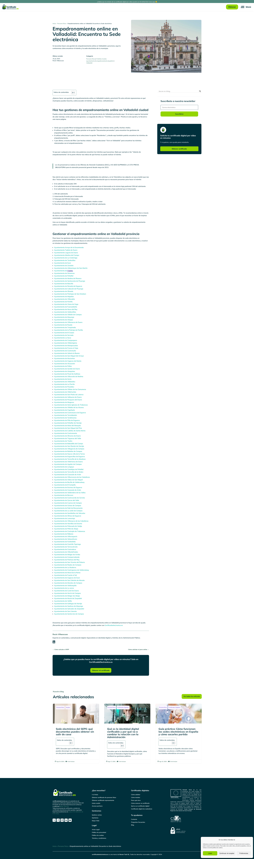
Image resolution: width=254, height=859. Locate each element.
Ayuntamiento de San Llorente (65, 611)
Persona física (61, 23)
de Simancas (70, 273)
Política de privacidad (99, 832)
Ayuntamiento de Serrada (63, 335)
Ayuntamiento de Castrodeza (65, 549)
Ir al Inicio (95, 794)
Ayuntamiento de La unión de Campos (68, 511)
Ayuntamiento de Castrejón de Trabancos (69, 531)
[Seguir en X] (54, 820)
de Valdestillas (70, 312)
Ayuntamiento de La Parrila (64, 384)
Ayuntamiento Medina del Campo (66, 255)
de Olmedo (69, 291)
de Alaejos (69, 320)
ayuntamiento (90, 61)
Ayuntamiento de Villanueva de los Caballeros (71, 521)
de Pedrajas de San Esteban (75, 294)
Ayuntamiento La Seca (62, 338)
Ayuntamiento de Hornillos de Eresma (68, 524)
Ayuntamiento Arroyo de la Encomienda (69, 247)
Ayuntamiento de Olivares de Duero (67, 436)
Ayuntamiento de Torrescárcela (65, 547)
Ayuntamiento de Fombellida (65, 542)
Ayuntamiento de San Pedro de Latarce (68, 395)
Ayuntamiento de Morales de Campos (68, 583)
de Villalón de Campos (73, 315)
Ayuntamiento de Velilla (63, 601)
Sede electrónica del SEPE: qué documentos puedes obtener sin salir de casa (76, 733)
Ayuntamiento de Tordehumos (65, 418)
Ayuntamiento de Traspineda (65, 327)
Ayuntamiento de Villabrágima (65, 343)
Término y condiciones (99, 838)
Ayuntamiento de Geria (62, 379)
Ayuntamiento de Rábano (63, 534)
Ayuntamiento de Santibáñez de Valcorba (69, 513)
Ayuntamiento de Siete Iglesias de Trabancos (71, 405)
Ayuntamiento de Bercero (63, 495)
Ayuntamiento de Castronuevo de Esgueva (70, 413)
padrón (111, 61)
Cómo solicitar (135, 794)
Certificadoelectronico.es (114, 625)
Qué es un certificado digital (140, 806)
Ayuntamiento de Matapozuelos (66, 345)
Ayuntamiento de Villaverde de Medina (68, 376)
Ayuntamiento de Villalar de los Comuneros (70, 389)
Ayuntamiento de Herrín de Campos (67, 593)
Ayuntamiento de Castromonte (65, 433)
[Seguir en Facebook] (58, 820)
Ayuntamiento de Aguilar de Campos (68, 464)
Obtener (232, 7)
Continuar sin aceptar (226, 853)
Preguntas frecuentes (138, 822)
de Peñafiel (69, 276)
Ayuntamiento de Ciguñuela (64, 410)
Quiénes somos (97, 815)
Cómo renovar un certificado (140, 803)
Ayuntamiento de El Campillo (65, 485)
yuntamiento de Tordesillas (65, 260)
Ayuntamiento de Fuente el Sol (65, 575)
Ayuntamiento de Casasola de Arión (67, 475)
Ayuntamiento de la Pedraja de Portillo (68, 330)
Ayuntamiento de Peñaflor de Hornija (68, 423)
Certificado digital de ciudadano (141, 809)
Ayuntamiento (59, 273)
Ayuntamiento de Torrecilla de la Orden (68, 472)
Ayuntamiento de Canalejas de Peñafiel (68, 469)
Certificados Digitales (123, 707)
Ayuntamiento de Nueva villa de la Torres (69, 454)
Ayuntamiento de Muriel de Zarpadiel (68, 598)
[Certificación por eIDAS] (185, 830)
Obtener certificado (179, 149)
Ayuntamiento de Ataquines (64, 371)
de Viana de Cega (71, 304)
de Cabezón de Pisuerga (74, 289)
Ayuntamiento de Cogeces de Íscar (67, 578)
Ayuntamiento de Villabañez (64, 382)
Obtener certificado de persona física (104, 797)
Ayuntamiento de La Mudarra (65, 567)
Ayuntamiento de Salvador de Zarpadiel (69, 609)
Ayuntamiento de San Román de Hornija (69, 446)
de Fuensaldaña (71, 307)
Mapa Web (95, 821)
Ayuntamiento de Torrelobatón (65, 415)
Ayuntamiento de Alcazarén (64, 364)
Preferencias (243, 853)
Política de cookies (98, 835)
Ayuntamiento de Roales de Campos (67, 565)
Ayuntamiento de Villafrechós (65, 392)
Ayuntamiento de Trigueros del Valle (67, 438)
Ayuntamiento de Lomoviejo (64, 518)
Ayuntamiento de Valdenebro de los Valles (70, 493)
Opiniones (95, 818)
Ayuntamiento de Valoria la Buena (67, 353)
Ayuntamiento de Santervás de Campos (69, 614)
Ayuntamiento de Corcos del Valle (66, 500)
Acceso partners (97, 806)
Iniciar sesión (96, 803)
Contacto (134, 819)
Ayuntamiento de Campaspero (65, 340)
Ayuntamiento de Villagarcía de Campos (69, 449)
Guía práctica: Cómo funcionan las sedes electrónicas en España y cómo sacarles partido (179, 733)
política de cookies (217, 847)
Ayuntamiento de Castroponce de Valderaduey (71, 570)
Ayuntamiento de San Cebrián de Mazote (69, 580)
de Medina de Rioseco (73, 278)
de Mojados (69, 296)
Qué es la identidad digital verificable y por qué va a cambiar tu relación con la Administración (127, 733)
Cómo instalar (135, 797)
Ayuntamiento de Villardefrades (66, 552)
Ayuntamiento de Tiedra (63, 441)
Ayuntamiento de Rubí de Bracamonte (68, 508)
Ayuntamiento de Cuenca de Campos (68, 503)
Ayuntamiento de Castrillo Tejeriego (67, 544)
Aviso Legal (96, 829)
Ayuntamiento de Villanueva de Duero (68, 322)
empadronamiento (102, 61)
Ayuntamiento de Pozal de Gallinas (67, 374)
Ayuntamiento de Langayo (64, 467)
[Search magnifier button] (200, 91)
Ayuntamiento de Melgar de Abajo (67, 596)
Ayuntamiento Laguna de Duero (66, 253)
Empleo (68, 707)
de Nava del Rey (71, 309)
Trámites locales (101, 59)
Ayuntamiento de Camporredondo (66, 557)
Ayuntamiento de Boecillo (63, 284)
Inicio (54, 23)
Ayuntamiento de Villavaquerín (65, 536)
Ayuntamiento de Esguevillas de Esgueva (69, 456)
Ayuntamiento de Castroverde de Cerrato (69, 498)
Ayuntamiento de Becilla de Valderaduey (69, 482)
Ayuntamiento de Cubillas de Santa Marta (69, 431)
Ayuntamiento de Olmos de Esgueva (67, 516)
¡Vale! (210, 853)
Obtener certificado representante (103, 800)
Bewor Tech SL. (64, 806)
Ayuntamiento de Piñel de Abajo (66, 529)
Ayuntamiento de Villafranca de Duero (68, 462)
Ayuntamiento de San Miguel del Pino (68, 428)
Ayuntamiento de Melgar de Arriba (67, 554)
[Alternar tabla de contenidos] (72, 92)
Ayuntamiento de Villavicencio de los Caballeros (72, 477)
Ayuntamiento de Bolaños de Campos (68, 451)
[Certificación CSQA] (185, 819)
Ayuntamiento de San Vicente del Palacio (69, 562)
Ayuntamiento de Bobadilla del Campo (68, 444)
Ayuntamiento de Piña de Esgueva (67, 420)
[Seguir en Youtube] (70, 820)
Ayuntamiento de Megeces (64, 402)
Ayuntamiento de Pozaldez (64, 387)
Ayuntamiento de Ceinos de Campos (67, 505)
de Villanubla (70, 299)
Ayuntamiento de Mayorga (64, 317)
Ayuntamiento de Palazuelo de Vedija (68, 526)
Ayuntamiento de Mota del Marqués (67, 425)
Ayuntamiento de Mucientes (64, 358)
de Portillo (69, 302)
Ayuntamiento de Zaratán (63, 265)
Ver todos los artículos (191, 696)
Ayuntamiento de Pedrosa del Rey (66, 560)
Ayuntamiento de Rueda (63, 325)
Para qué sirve (136, 800)
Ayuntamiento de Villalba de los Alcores (69, 407)
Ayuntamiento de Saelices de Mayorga (68, 606)
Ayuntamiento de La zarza (64, 588)
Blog (132, 825)
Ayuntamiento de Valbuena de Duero (68, 397)
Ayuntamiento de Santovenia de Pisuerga (69, 281)
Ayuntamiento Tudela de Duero (65, 250)
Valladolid (89, 63)
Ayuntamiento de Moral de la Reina (67, 573)
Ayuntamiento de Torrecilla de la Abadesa (70, 459)
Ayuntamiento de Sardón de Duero (67, 369)
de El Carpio (69, 333)
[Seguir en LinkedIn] (66, 820)
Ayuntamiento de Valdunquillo (65, 585)
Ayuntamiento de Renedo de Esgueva (68, 286)
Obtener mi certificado (101, 670)
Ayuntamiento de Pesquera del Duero (68, 400)
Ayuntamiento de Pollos (63, 366)
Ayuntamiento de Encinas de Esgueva (68, 487)
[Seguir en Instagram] (62, 820)
